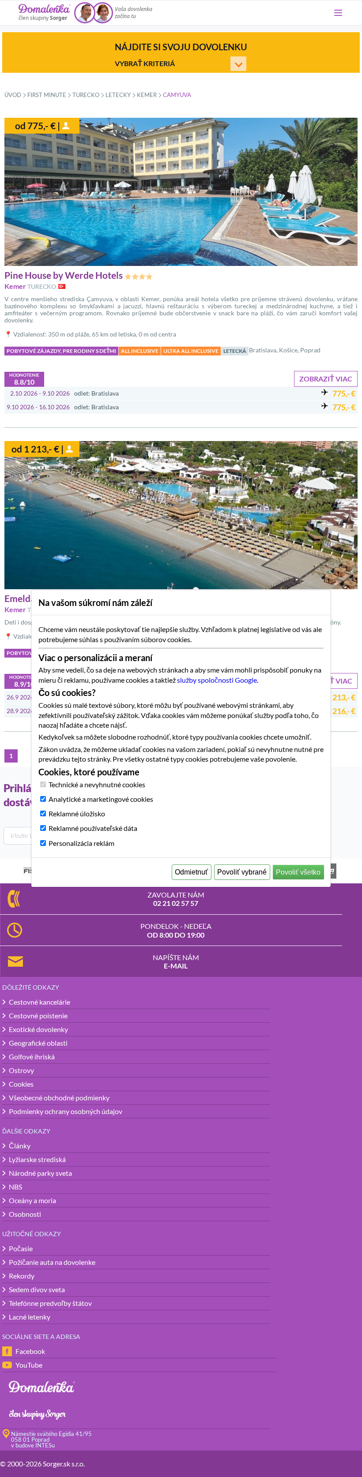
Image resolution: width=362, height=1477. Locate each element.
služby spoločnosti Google (217, 680)
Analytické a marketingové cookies (101, 799)
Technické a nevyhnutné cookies (97, 784)
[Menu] (338, 12)
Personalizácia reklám (81, 843)
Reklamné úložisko (77, 813)
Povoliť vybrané (242, 872)
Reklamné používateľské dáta (93, 828)
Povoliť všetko (298, 872)
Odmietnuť (191, 872)
